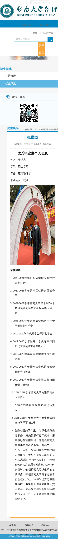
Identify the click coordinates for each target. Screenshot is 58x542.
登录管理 (29, 525)
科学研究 (28, 49)
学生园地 (41, 49)
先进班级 (10, 75)
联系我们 (55, 49)
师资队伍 (15, 49)
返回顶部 (45, 525)
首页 (2, 44)
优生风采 (10, 83)
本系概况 (8, 44)
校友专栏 (48, 49)
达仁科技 (46, 536)
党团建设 (35, 49)
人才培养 (21, 49)
